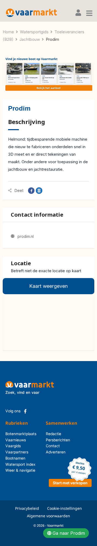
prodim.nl (26, 236)
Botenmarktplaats (20, 433)
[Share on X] (39, 190)
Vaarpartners (16, 452)
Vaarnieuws (15, 440)
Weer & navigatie (20, 470)
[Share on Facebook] (31, 190)
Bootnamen (15, 458)
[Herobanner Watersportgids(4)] (48, 74)
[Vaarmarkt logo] (31, 13)
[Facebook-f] (25, 411)
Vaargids (13, 445)
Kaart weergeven (48, 286)
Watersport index (20, 464)
